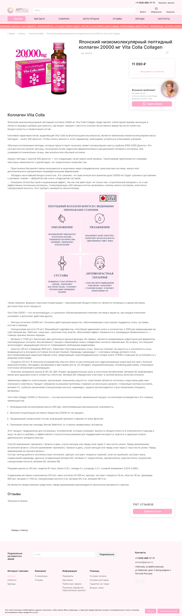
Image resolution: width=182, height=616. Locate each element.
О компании (41, 576)
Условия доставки (99, 580)
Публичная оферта (72, 584)
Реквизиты (67, 576)
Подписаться (107, 554)
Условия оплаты (98, 576)
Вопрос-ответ (97, 588)
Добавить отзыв (152, 511)
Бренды (12, 584)
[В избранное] (167, 52)
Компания (40, 571)
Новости (12, 580)
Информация (69, 571)
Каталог (12, 576)
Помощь (94, 571)
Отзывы (39, 580)
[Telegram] (137, 581)
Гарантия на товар (99, 584)
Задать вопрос (154, 104)
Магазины (67, 580)
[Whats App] (143, 581)
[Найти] (133, 10)
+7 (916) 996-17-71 (145, 3)
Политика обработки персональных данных (74, 589)
